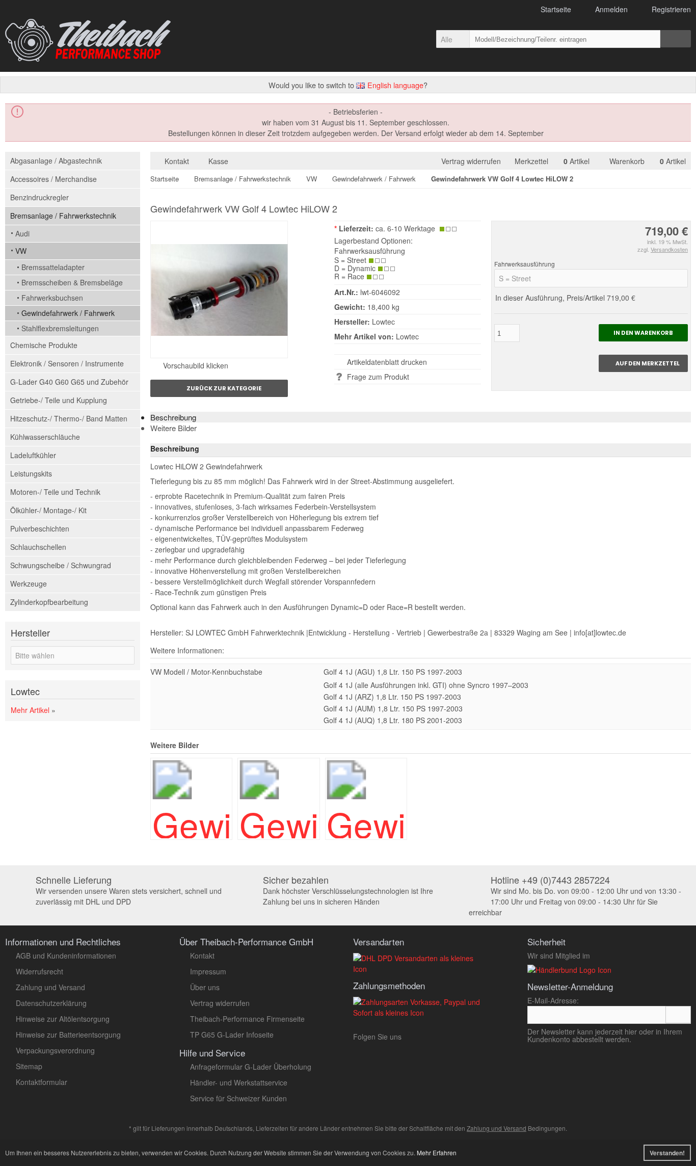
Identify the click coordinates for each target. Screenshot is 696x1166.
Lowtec (407, 336)
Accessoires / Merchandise (53, 179)
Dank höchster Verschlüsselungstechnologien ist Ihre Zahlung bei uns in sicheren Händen (348, 891)
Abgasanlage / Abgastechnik (56, 160)
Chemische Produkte (43, 345)
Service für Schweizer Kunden (238, 1098)
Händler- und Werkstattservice (238, 1082)
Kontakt (177, 161)
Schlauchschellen (38, 547)
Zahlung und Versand (50, 987)
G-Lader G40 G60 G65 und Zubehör (69, 382)
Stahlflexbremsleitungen (60, 328)
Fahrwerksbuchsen (52, 298)
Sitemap (29, 1066)
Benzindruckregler (39, 197)
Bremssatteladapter (53, 267)
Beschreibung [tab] (173, 417)
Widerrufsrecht (39, 971)
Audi (22, 233)
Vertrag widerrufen (473, 161)
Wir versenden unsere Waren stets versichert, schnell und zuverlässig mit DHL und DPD (129, 891)
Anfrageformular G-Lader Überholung (250, 1067)
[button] (452, 39)
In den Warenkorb (643, 333)
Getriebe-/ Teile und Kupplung (58, 400)
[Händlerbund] (569, 970)
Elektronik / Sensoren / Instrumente (67, 363)
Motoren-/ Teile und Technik (55, 492)
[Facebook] (447, 1039)
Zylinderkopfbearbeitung (49, 602)
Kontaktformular (41, 1082)
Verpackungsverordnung (55, 1050)
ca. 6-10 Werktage (405, 228)
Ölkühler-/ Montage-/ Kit (48, 510)
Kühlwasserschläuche (45, 437)
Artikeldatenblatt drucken (387, 362)
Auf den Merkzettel (643, 363)
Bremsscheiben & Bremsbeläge (72, 282)
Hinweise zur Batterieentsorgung (68, 1034)
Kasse (218, 161)
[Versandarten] (420, 969)
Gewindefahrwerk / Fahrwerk (68, 313)
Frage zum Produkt (378, 377)
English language (394, 85)
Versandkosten (669, 249)
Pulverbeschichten (39, 528)
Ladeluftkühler (33, 455)
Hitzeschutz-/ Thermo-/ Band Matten (68, 418)
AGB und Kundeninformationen (66, 955)
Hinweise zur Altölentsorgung (63, 1019)
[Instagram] (432, 1039)
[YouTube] (415, 1039)
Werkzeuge (28, 583)
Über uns (205, 987)
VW (20, 251)
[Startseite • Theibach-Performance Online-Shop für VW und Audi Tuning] (88, 40)
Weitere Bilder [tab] (173, 427)
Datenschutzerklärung (51, 1003)
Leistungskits (31, 473)
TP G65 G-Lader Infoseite (232, 1034)
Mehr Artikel (30, 710)
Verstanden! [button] (667, 1152)
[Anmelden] (678, 1014)
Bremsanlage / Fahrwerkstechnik (63, 215)
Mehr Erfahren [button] (437, 1152)
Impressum (208, 971)
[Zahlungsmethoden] (420, 1013)
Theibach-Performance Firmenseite (247, 1019)
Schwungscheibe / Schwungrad (60, 565)
